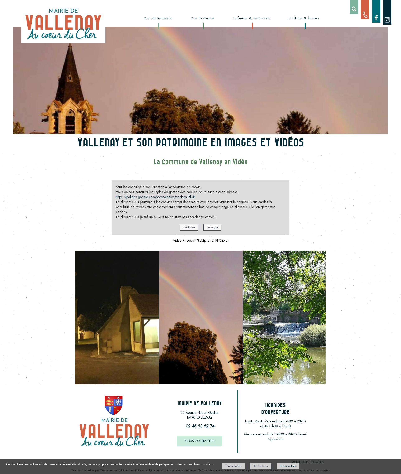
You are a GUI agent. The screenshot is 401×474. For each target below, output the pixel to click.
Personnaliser (288, 466)
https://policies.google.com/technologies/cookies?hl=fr (155, 197)
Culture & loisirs (304, 18)
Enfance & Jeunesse (251, 18)
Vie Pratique (202, 18)
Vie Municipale (158, 18)
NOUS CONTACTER (199, 441)
